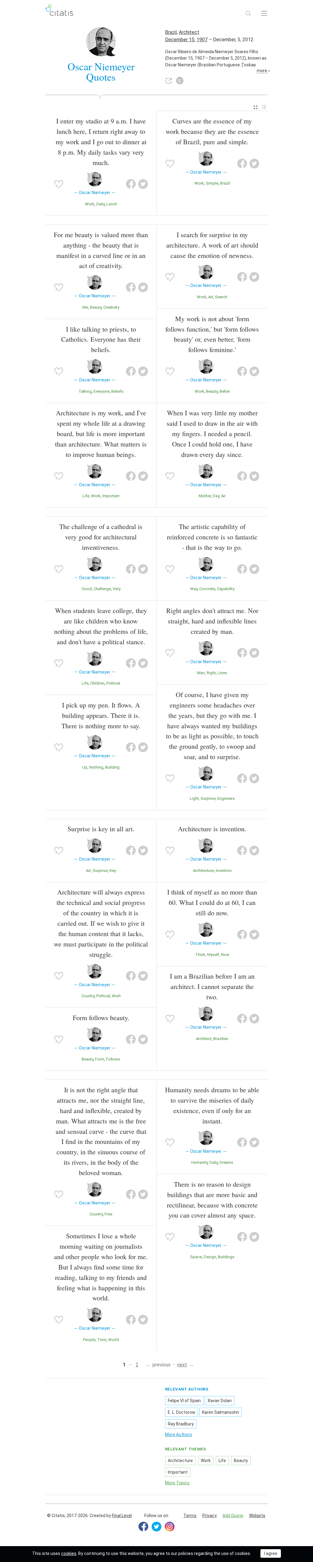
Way (193, 588)
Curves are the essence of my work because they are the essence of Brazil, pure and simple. (212, 131)
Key (112, 870)
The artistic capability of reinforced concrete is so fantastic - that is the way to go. (212, 537)
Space (196, 1257)
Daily (100, 204)
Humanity (199, 1162)
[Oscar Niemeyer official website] (168, 80)
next (182, 1365)
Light (194, 798)
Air (223, 496)
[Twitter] (156, 1526)
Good (87, 588)
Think (200, 954)
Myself (213, 954)
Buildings (226, 1257)
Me (85, 307)
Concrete (207, 588)
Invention (224, 870)
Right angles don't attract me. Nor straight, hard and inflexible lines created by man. (212, 621)
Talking (85, 391)
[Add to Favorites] (59, 184)
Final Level (122, 1515)
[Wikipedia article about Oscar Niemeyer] (179, 80)
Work (89, 204)
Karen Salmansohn (220, 1412)
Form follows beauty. (101, 1017)
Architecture (203, 870)
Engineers (226, 798)
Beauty (95, 307)
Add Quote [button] (233, 1515)
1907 (202, 39)
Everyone (101, 391)
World (113, 1339)
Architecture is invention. (212, 828)
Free (108, 1214)
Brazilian (220, 1038)
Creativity (111, 307)
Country (87, 996)
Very (116, 588)
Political (113, 683)
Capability (225, 588)
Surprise (208, 798)
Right (211, 673)
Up (84, 767)
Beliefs (117, 391)
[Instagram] (170, 1526)
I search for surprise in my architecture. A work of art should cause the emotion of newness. (212, 245)
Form (99, 1059)
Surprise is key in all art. (101, 828)
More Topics (177, 1482)
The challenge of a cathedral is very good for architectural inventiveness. (100, 537)
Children (97, 683)
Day (216, 496)
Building (112, 767)
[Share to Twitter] (143, 184)
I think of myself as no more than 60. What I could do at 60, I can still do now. (212, 902)
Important (111, 496)
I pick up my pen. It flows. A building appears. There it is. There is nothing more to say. (100, 715)
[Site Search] (248, 13)
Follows (113, 1059)
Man (201, 673)
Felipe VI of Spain (184, 1400)
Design (210, 1257)
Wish (116, 996)
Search (221, 297)
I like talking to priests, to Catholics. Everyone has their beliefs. (101, 339)
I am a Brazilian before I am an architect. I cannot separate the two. (212, 986)
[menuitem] (255, 107)
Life (86, 496)
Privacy (209, 1515)
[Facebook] (143, 1526)
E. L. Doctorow (181, 1412)
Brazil (171, 32)
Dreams (226, 1162)
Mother (205, 496)
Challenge (102, 588)
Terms (190, 1515)
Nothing (96, 767)
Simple (212, 183)
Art (210, 297)
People (89, 1339)
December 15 (179, 39)
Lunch (111, 204)
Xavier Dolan (220, 1400)
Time (101, 1339)
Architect (189, 32)
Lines (222, 673)
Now (225, 954)
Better (224, 391)
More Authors (178, 1434)
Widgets (257, 1515)
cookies (68, 1553)
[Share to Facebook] (131, 184)
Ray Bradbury (181, 1423)
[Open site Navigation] (264, 13)
